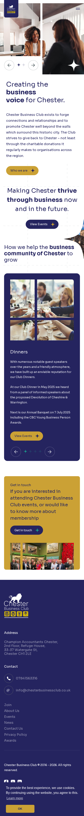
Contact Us (13, 728)
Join (8, 705)
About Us (11, 711)
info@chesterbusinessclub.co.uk (43, 690)
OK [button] (20, 808)
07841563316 (26, 678)
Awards (10, 740)
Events (9, 717)
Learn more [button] (15, 798)
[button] (9, 65)
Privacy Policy (15, 735)
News (8, 723)
